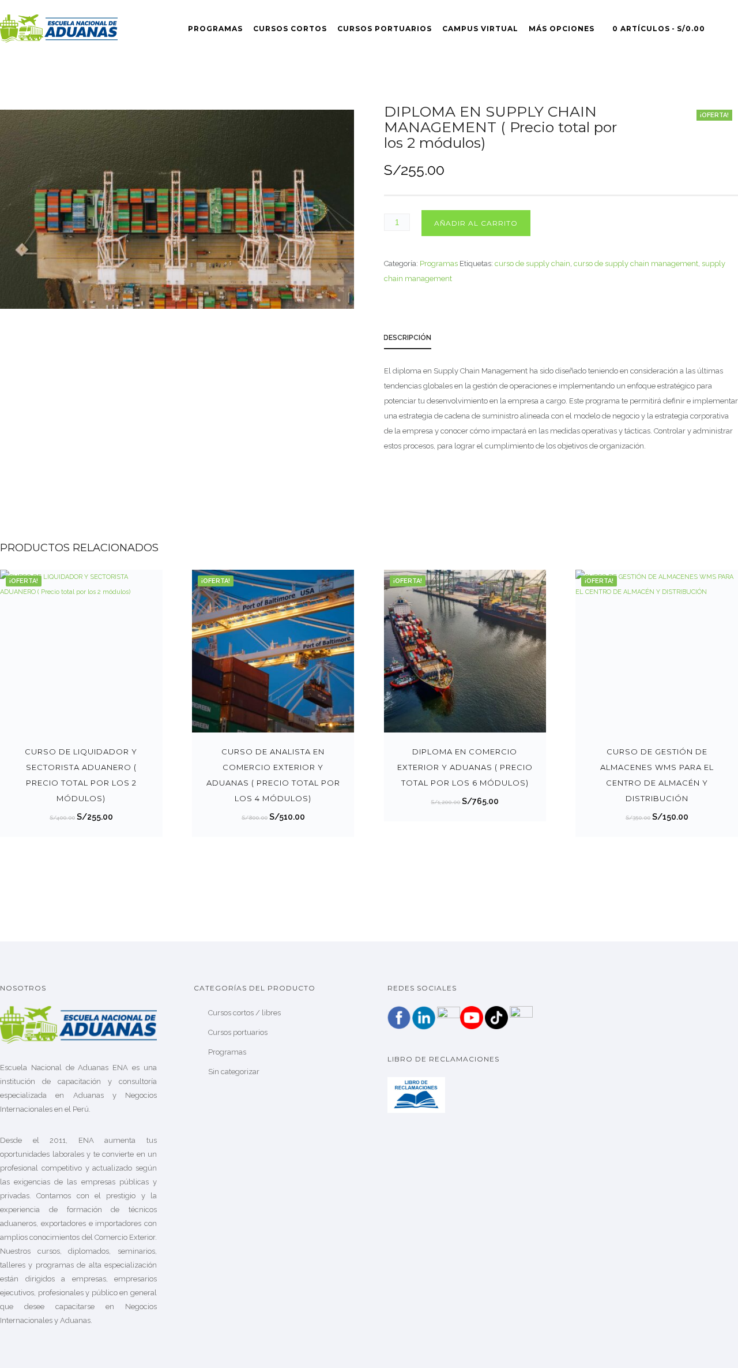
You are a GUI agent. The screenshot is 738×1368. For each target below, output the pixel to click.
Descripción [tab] (407, 338)
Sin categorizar (233, 1071)
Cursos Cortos (290, 28)
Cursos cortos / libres (244, 1012)
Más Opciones (561, 28)
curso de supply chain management (636, 263)
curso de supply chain (532, 263)
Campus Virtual (480, 28)
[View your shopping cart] (733, 28)
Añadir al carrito (476, 223)
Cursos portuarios (238, 1032)
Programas (215, 28)
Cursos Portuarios (384, 28)
